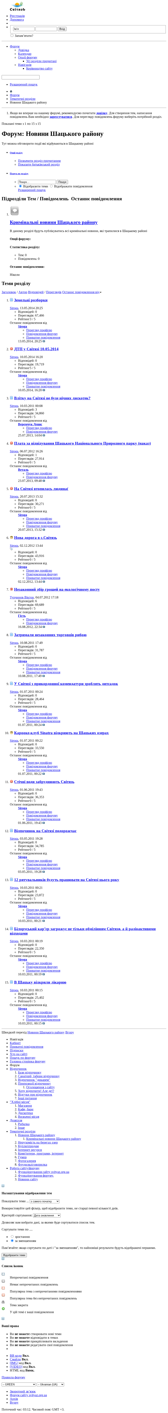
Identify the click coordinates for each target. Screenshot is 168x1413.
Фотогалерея (27, 1161)
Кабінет (15, 1043)
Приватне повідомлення (43, 337)
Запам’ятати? (23, 35)
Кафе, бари (25, 1109)
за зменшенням (25, 1241)
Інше (21, 1127)
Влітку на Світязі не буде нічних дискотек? (52, 398)
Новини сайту (28, 1179)
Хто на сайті (18, 1054)
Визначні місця (28, 1116)
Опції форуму (27, 57)
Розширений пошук (23, 84)
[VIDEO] (16, 1366)
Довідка (23, 50)
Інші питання (27, 1098)
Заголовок (9, 292)
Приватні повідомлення (26, 1046)
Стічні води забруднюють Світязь (44, 782)
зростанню (22, 1236)
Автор (22, 292)
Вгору (69, 1032)
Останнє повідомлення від (80, 292)
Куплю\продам (28, 1146)
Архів (14, 1399)
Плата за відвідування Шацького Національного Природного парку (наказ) (82, 443)
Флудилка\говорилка (32, 1164)
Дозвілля (16, 1120)
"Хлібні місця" (20, 1102)
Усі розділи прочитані (41, 61)
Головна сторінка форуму (27, 1061)
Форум (14, 46)
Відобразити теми (35, 186)
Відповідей (36, 292)
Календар (24, 53)
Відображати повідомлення (72, 186)
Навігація (24, 64)
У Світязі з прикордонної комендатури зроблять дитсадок (66, 684)
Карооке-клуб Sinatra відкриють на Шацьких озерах (61, 733)
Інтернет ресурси (30, 1150)
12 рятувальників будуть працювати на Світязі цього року (66, 880)
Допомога (17, 19)
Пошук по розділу (19, 173)
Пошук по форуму (22, 1057)
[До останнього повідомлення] (44, 341)
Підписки (16, 1050)
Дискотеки (25, 1113)
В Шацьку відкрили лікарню (40, 982)
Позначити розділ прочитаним (39, 160)
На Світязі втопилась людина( (41, 489)
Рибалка (24, 1124)
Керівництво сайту (39, 68)
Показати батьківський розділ (39, 164)
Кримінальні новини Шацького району (54, 222)
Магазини (25, 1105)
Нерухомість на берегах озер (38, 1142)
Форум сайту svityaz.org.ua (28, 1395)
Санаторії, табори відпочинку (39, 1076)
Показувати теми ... (15, 1201)
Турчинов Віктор (22, 597)
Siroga (14, 308)
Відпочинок (18, 1068)
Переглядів (53, 292)
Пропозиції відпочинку (34, 1083)
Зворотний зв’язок (23, 1391)
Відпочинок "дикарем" (34, 1080)
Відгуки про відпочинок (35, 1094)
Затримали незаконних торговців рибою (50, 635)
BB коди (16, 1355)
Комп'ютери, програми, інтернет (41, 1153)
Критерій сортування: (17, 1215)
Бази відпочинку (29, 1072)
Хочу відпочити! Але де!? (36, 1091)
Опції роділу (16, 152)
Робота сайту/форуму (25, 1168)
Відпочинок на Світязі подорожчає (45, 831)
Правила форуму (13, 1377)
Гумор (22, 1157)
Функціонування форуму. (36, 1175)
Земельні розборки (31, 300)
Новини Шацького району (36, 1135)
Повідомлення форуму (42, 334)
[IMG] (14, 1363)
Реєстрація (17, 16)
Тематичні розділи (22, 98)
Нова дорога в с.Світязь (35, 537)
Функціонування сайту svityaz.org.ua (43, 1172)
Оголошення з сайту (40, 1087)
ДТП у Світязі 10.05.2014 (36, 349)
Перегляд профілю (39, 330)
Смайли (15, 1359)
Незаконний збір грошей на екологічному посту (57, 589)
